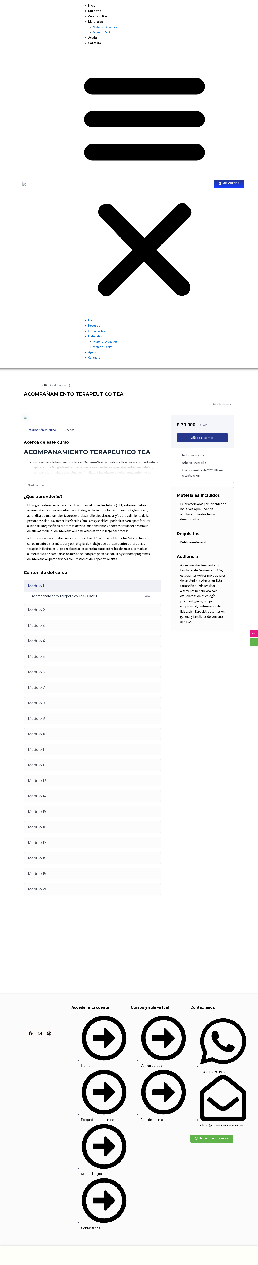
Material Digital (103, 32)
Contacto (94, 43)
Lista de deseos (221, 404)
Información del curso (42, 430)
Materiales (95, 21)
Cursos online (97, 16)
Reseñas (68, 430)
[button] (144, 183)
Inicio (91, 5)
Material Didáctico (105, 27)
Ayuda (92, 38)
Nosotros (94, 11)
